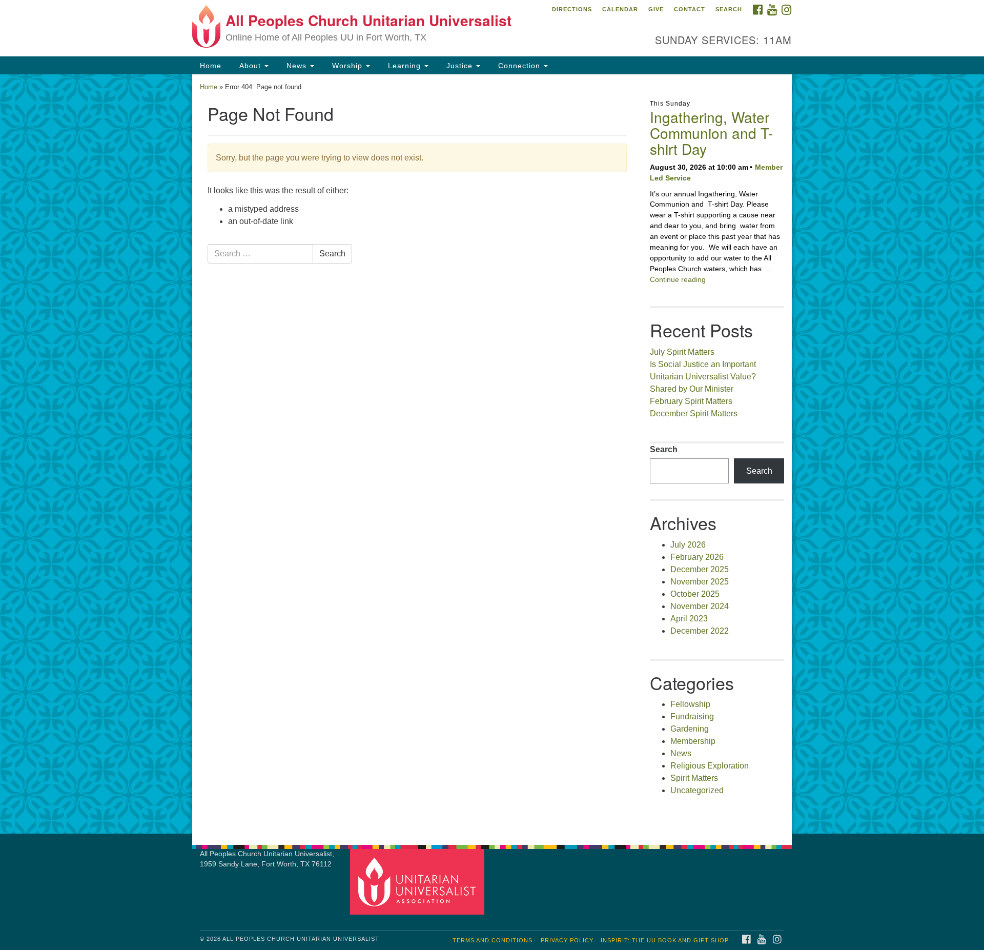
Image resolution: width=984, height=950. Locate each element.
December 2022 (699, 630)
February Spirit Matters (691, 401)
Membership (692, 741)
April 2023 (689, 618)
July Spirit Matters (682, 352)
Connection (519, 66)
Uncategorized (697, 790)
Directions (572, 9)
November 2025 (699, 581)
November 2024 (699, 606)
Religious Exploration (709, 765)
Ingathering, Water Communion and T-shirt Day (711, 133)
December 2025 (699, 569)
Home (210, 66)
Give (656, 9)
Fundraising (692, 716)
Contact (689, 9)
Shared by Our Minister (691, 389)
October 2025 (695, 594)
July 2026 (688, 544)
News (296, 66)
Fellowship (690, 704)
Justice (459, 66)
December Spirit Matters (693, 413)
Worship (347, 66)
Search (728, 9)
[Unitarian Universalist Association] (418, 881)
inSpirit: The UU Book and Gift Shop (665, 940)
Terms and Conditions (492, 940)
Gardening (689, 728)
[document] (492, 454)
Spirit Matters (694, 778)
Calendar (620, 9)
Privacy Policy (567, 940)
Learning (404, 66)
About (250, 66)
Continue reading (678, 279)
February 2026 (697, 557)
